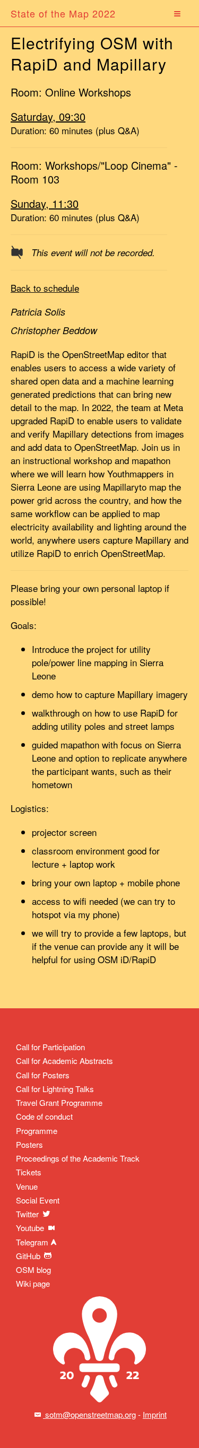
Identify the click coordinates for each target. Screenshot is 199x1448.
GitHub (29, 1255)
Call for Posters (43, 1074)
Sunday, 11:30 (45, 203)
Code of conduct (44, 1116)
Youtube (31, 1227)
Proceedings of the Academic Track (78, 1158)
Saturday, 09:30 (48, 116)
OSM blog (33, 1269)
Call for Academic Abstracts (64, 1060)
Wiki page (33, 1283)
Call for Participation (50, 1046)
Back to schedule (45, 287)
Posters (29, 1144)
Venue (27, 1186)
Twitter (28, 1213)
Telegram (32, 1242)
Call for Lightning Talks (55, 1088)
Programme (36, 1130)
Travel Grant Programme (59, 1102)
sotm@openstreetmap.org (89, 1414)
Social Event (37, 1200)
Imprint (155, 1414)
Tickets (28, 1171)
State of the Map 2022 (63, 13)
